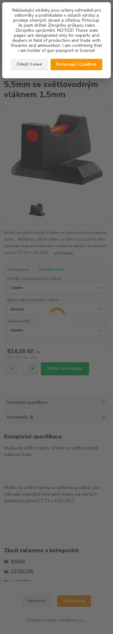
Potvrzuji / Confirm (76, 64)
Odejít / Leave (29, 64)
